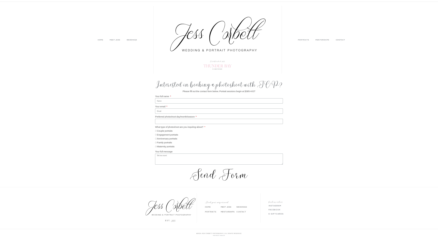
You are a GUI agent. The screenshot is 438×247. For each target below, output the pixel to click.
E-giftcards (276, 214)
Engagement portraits (167, 135)
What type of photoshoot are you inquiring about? (179, 127)
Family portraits (164, 142)
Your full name (162, 96)
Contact (340, 40)
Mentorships (322, 40)
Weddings (132, 40)
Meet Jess (115, 40)
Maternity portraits (166, 146)
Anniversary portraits (167, 138)
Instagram (275, 206)
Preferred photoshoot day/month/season (175, 116)
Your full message (164, 151)
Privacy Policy (219, 235)
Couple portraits (165, 131)
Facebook (274, 210)
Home (100, 40)
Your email (160, 106)
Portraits (303, 40)
